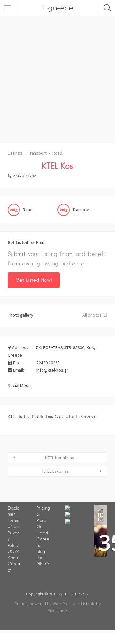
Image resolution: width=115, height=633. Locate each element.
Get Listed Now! (33, 280)
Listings (15, 153)
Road (57, 153)
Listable (88, 604)
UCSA (13, 551)
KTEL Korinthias (59, 457)
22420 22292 (24, 176)
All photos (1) (94, 315)
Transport (37, 153)
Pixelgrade (57, 610)
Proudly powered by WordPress (43, 604)
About (13, 557)
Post (40, 557)
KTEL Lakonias (55, 471)
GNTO (42, 563)
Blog (40, 551)
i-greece (57, 7)
